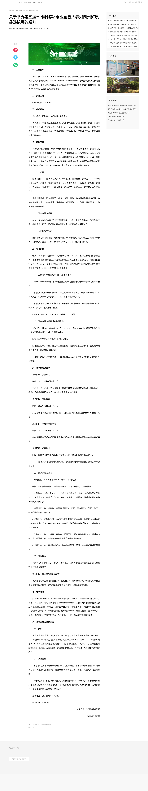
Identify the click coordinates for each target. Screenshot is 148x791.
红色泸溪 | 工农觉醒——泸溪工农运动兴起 (123, 28)
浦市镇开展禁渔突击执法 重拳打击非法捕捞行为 (123, 46)
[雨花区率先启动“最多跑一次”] (123, 67)
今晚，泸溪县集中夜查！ (116, 116)
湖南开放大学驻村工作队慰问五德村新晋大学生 (123, 32)
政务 (29, 2)
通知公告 (31, 10)
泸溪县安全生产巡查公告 (116, 120)
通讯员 (39, 2)
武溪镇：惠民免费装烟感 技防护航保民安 (123, 43)
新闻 (25, 2)
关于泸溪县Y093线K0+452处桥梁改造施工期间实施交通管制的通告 (123, 109)
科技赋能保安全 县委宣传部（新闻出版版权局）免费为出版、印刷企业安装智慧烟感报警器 (123, 24)
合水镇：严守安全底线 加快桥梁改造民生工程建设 (123, 39)
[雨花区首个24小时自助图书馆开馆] (123, 85)
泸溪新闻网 (19, 10)
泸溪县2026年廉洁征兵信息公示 (118, 113)
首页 (20, 2)
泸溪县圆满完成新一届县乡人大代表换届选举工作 (123, 21)
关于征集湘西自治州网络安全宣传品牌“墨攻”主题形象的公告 (123, 105)
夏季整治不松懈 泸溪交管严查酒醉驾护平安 (123, 35)
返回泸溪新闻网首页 (19, 759)
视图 (34, 2)
